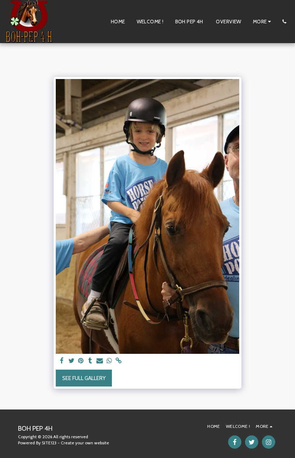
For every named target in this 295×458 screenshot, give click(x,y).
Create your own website (85, 442)
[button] (284, 21)
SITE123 (49, 442)
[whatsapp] (109, 361)
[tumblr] (90, 361)
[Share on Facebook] (62, 361)
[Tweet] (71, 361)
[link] (118, 361)
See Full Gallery (84, 378)
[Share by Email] (99, 361)
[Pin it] (80, 361)
